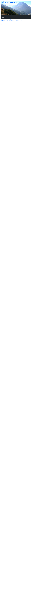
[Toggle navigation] (3, 16)
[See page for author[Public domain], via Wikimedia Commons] (16, 329)
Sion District (24, 20)
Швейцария (10, 20)
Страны (3, 20)
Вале (17, 20)
